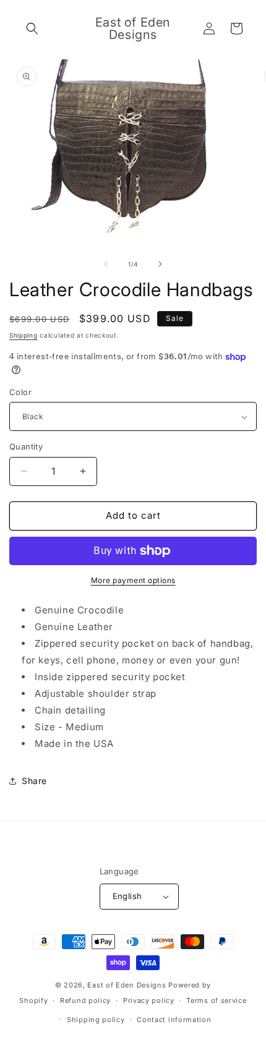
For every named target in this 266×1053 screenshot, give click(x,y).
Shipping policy (96, 1019)
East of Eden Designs (126, 985)
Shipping (23, 335)
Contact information (174, 1019)
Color (20, 392)
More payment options (133, 580)
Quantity (26, 446)
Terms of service (216, 1000)
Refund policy (85, 1000)
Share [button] (34, 780)
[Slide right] (160, 264)
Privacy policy (148, 1000)
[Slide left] (105, 264)
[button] (32, 28)
